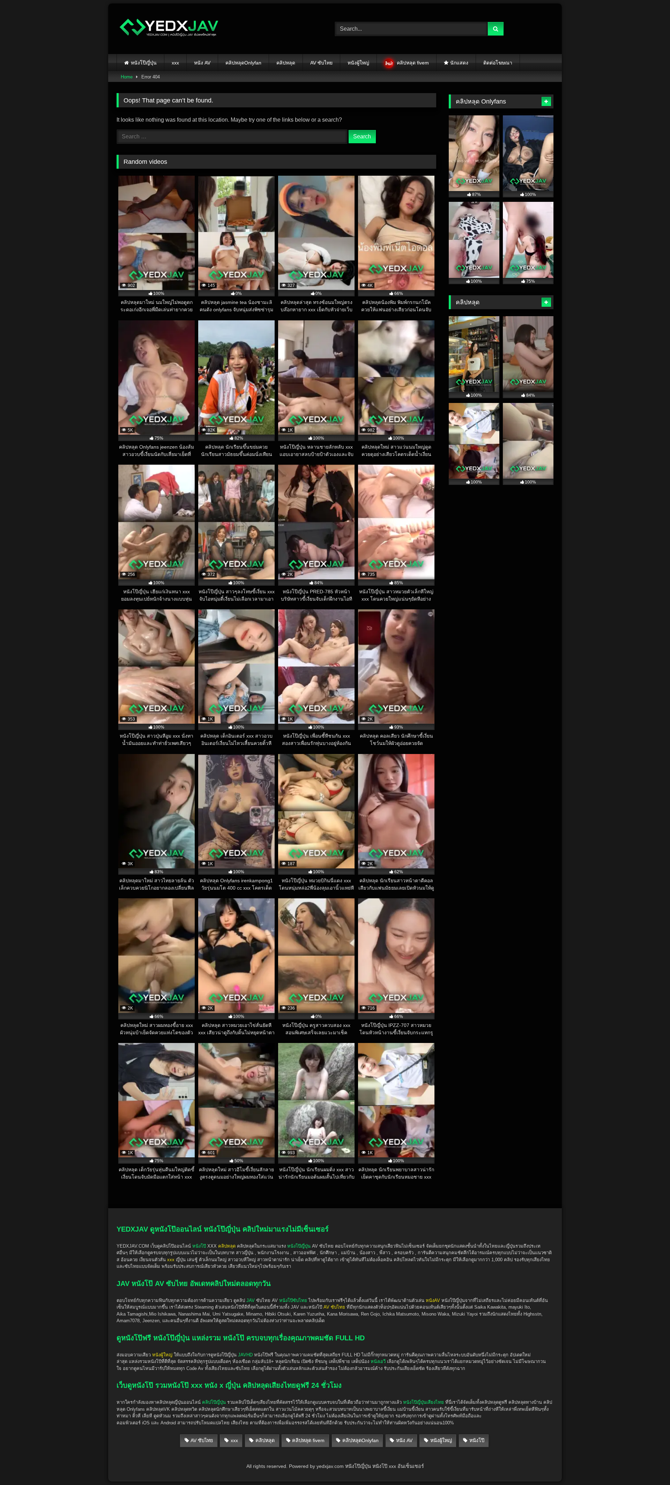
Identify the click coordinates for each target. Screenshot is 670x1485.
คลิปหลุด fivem (413, 63)
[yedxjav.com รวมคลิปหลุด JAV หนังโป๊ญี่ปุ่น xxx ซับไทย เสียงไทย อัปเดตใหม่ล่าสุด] (169, 28)
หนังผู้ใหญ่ (358, 63)
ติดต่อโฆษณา (497, 63)
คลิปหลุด (285, 63)
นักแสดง (459, 63)
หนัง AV (202, 63)
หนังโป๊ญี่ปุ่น (144, 63)
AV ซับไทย (321, 63)
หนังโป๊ (199, 1246)
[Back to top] (648, 1464)
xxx (175, 63)
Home (127, 76)
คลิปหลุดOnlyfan (243, 63)
